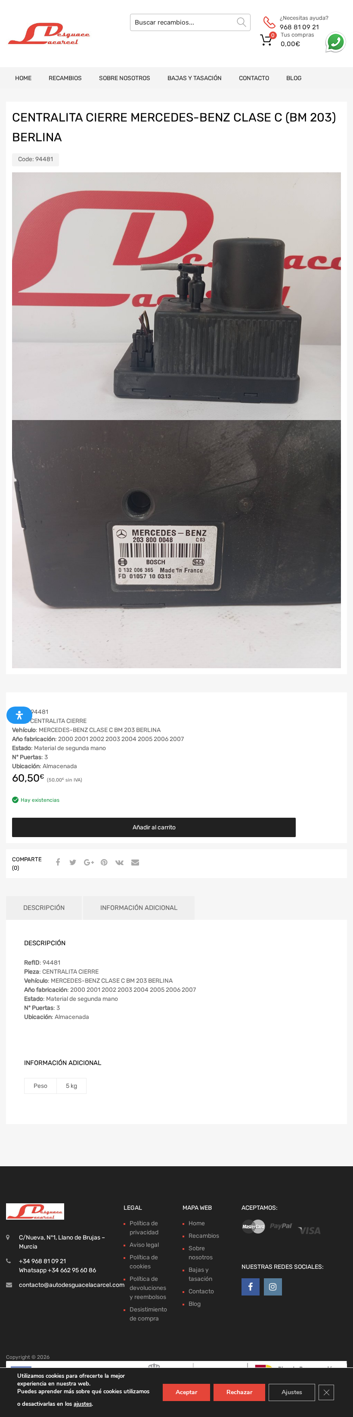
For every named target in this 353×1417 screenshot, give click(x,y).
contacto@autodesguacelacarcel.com (71, 1285)
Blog (294, 78)
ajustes (83, 1404)
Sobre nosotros (124, 78)
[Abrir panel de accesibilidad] (19, 715)
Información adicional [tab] (138, 908)
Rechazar (239, 1392)
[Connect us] (251, 1287)
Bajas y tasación (194, 78)
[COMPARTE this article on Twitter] (71, 863)
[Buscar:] (190, 22)
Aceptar (186, 1392)
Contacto (254, 78)
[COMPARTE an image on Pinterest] (102, 863)
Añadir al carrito (154, 827)
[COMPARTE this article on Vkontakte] (118, 863)
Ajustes (292, 1392)
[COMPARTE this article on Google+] (87, 863)
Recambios (65, 78)
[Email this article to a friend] (133, 863)
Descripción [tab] (44, 908)
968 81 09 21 (299, 27)
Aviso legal (144, 1245)
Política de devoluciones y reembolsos (148, 1288)
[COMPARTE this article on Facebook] (56, 863)
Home (23, 78)
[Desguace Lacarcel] (43, 34)
